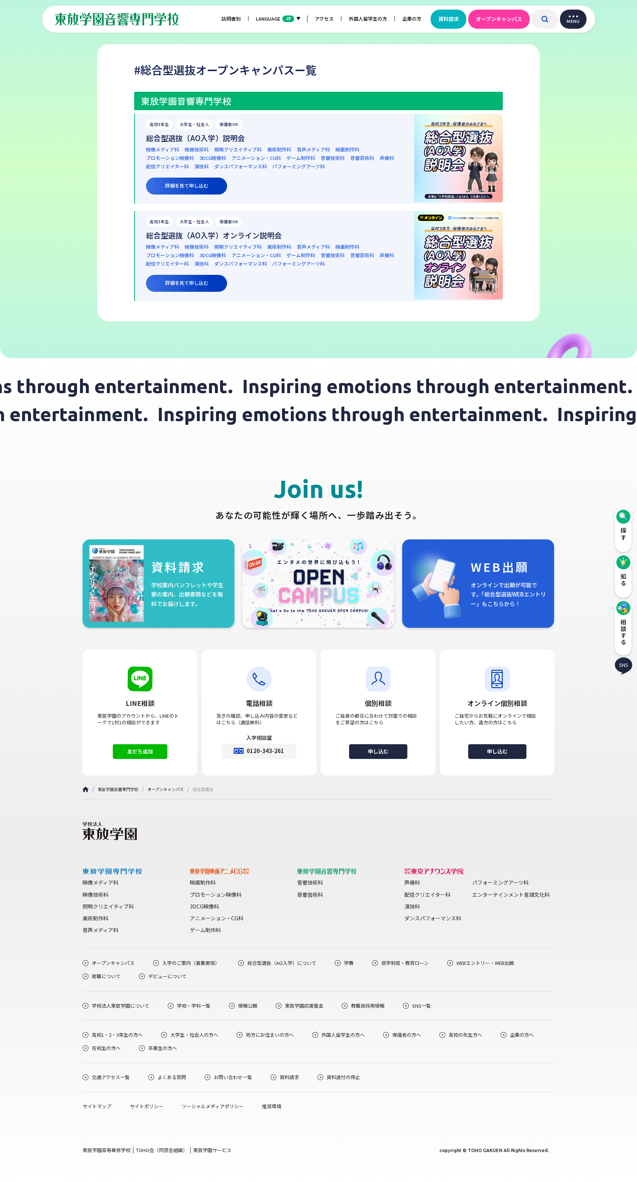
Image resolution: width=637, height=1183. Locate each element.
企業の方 (411, 18)
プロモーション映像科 (170, 158)
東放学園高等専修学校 (106, 1150)
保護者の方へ (406, 1035)
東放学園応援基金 (304, 1005)
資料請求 (448, 18)
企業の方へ (522, 1035)
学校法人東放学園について (120, 1005)
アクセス (324, 18)
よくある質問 (171, 1077)
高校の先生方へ (465, 1035)
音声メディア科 (313, 149)
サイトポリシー (146, 1106)
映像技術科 (197, 149)
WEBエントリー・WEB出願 (485, 963)
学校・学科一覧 (193, 1005)
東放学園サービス (212, 1150)
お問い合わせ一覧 (233, 1077)
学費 (349, 963)
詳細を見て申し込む (186, 185)
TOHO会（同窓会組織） (162, 1150)
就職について (106, 976)
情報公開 (247, 1005)
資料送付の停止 (343, 1077)
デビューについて (167, 976)
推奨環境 (271, 1106)
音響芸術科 (362, 158)
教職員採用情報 (367, 1005)
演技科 (201, 166)
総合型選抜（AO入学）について (281, 963)
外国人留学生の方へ (343, 1035)
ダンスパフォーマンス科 (240, 166)
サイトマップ (97, 1106)
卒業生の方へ (162, 1048)
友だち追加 (140, 751)
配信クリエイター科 (167, 166)
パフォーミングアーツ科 (298, 166)
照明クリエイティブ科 (238, 149)
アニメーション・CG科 (256, 158)
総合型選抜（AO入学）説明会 (195, 138)
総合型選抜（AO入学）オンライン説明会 (214, 235)
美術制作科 (279, 149)
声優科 (387, 158)
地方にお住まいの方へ (270, 1035)
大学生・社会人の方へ (194, 1035)
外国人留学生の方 (368, 18)
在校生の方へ (106, 1048)
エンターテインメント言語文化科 (511, 894)
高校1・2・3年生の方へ (117, 1035)
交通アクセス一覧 (111, 1077)
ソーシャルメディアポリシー (213, 1106)
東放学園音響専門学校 (118, 789)
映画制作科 (347, 149)
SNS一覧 (421, 1005)
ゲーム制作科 (300, 158)
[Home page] (85, 789)
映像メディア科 (162, 149)
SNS (623, 664)
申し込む (378, 751)
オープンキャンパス (499, 18)
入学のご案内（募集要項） (191, 963)
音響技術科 (333, 158)
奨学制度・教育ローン (405, 963)
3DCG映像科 (212, 158)
